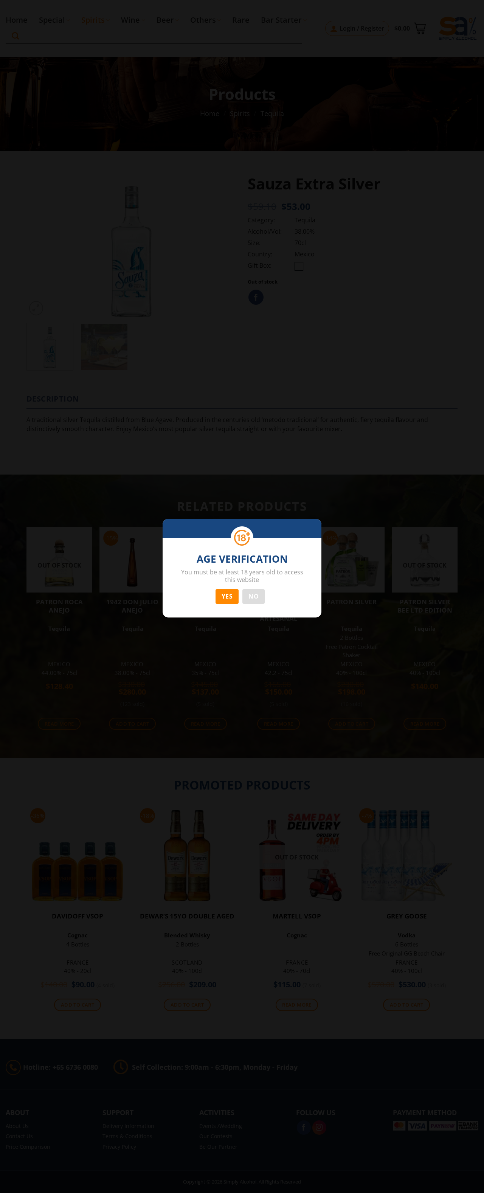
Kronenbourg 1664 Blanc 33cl (52, 1172)
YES (227, 596)
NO (253, 596)
